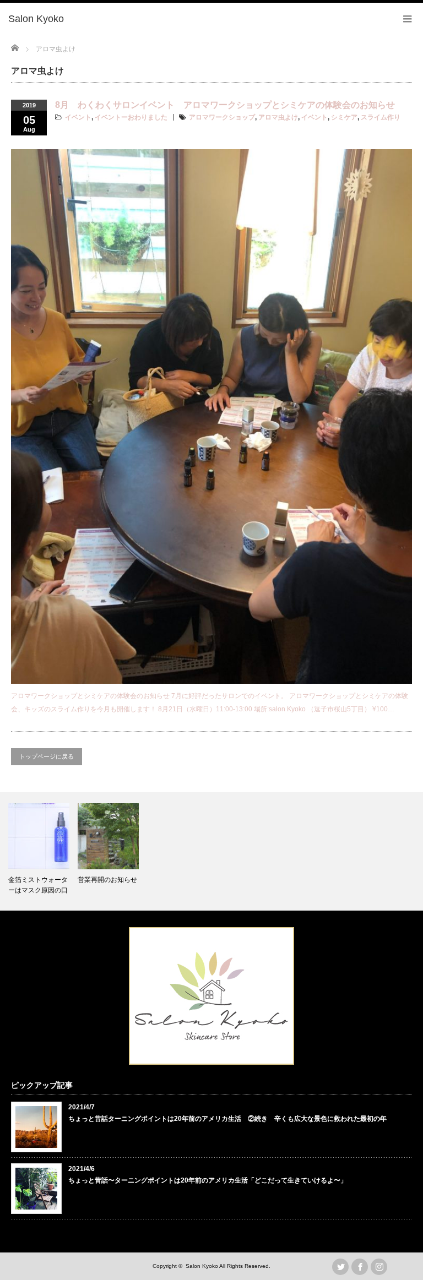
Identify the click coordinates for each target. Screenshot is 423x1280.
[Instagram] (379, 1267)
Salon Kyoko (202, 1266)
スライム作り (380, 117)
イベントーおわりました (131, 117)
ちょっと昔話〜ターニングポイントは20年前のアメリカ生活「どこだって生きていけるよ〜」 (207, 1180)
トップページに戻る (46, 756)
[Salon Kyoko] (36, 19)
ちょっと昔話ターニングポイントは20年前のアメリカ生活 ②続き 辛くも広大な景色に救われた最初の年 (227, 1119)
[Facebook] (359, 1267)
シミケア (344, 117)
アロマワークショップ (222, 117)
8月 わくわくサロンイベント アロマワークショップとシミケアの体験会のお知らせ (225, 105)
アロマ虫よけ (278, 117)
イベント (78, 117)
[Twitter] (340, 1267)
